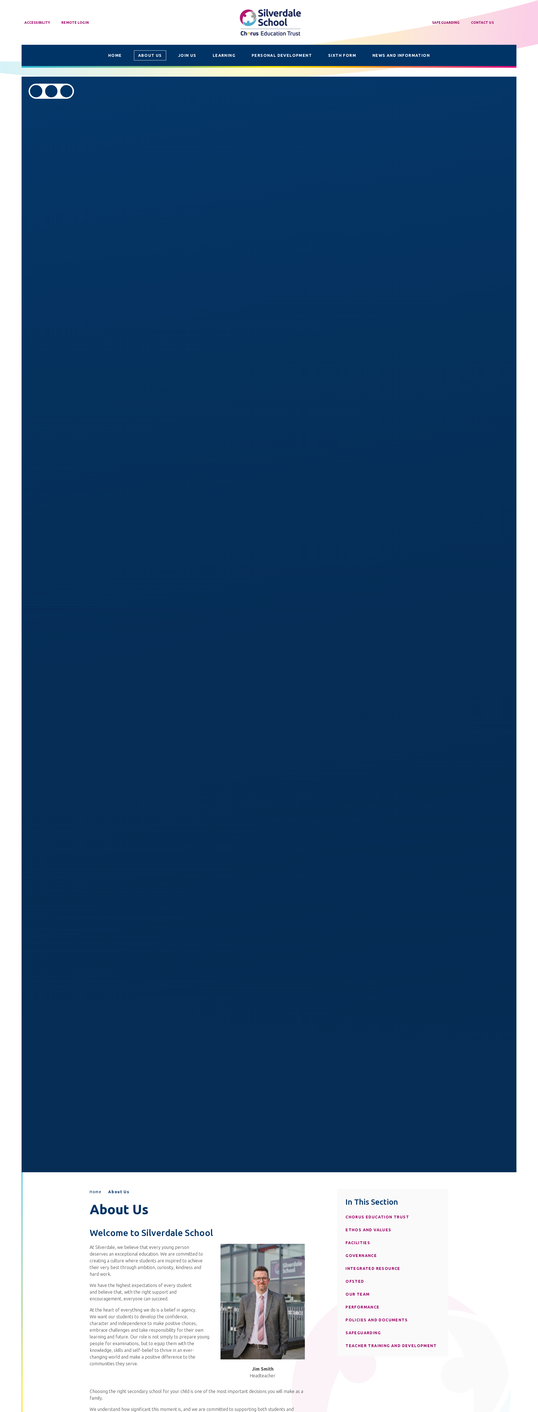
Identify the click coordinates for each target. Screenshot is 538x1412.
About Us (118, 1192)
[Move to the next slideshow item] (51, 91)
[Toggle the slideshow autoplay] (66, 91)
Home (95, 1192)
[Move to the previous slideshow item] (36, 91)
